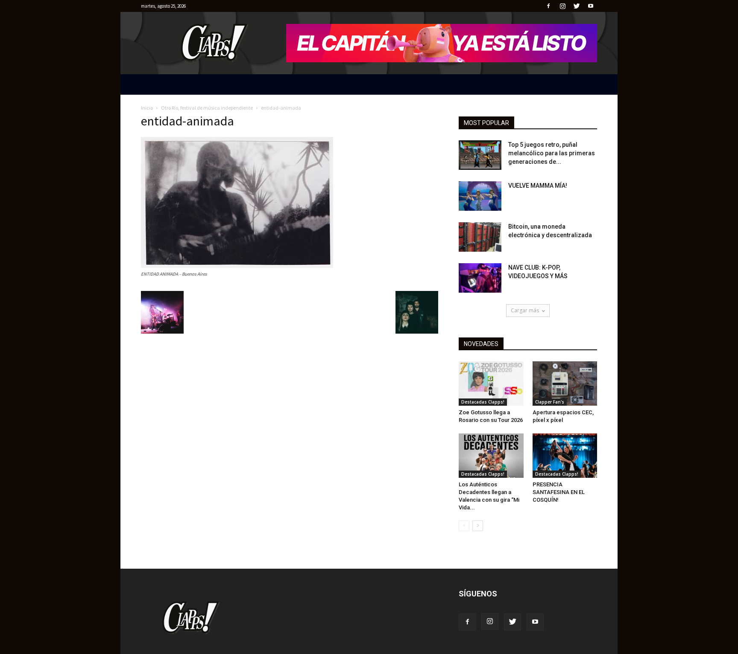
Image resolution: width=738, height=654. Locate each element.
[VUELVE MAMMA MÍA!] (480, 196)
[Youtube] (590, 6)
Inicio (147, 108)
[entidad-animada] (237, 266)
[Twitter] (576, 6)
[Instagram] (562, 6)
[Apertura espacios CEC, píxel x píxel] (565, 383)
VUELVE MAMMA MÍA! (537, 185)
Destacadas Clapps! (482, 402)
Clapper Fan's (549, 402)
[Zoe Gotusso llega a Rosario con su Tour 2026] (491, 383)
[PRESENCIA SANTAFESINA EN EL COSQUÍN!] (565, 455)
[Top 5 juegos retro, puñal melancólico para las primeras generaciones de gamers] (480, 155)
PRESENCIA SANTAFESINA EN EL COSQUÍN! (559, 492)
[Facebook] (548, 6)
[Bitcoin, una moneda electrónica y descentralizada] (480, 237)
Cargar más (525, 310)
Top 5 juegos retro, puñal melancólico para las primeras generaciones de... (551, 153)
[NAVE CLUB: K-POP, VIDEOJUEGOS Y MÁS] (480, 278)
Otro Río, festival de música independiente (207, 108)
